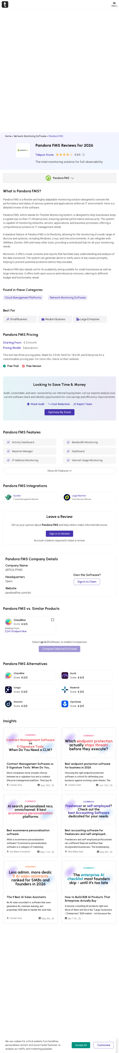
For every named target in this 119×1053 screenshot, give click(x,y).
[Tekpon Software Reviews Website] (5, 4)
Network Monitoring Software (30, 136)
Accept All (81, 1045)
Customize (103, 1045)
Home (8, 136)
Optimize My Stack (59, 412)
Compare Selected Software (59, 648)
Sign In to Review (59, 533)
